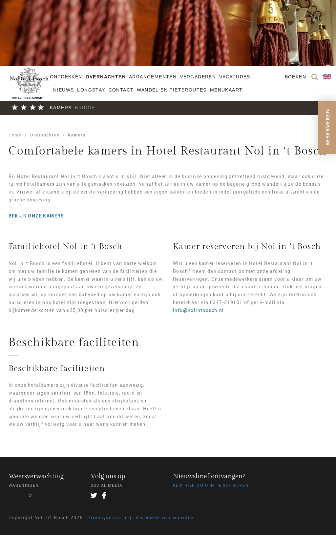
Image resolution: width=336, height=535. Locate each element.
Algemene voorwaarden (165, 517)
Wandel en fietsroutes (171, 90)
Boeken (295, 77)
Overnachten (106, 77)
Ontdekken (66, 77)
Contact (121, 90)
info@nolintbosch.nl (198, 310)
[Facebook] (104, 495)
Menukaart (226, 90)
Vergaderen (198, 77)
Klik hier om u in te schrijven (211, 485)
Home (15, 135)
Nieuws (63, 90)
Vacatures (234, 77)
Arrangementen (153, 77)
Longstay (91, 90)
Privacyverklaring (109, 517)
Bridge (85, 108)
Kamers (61, 108)
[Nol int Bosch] (28, 88)
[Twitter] (94, 495)
